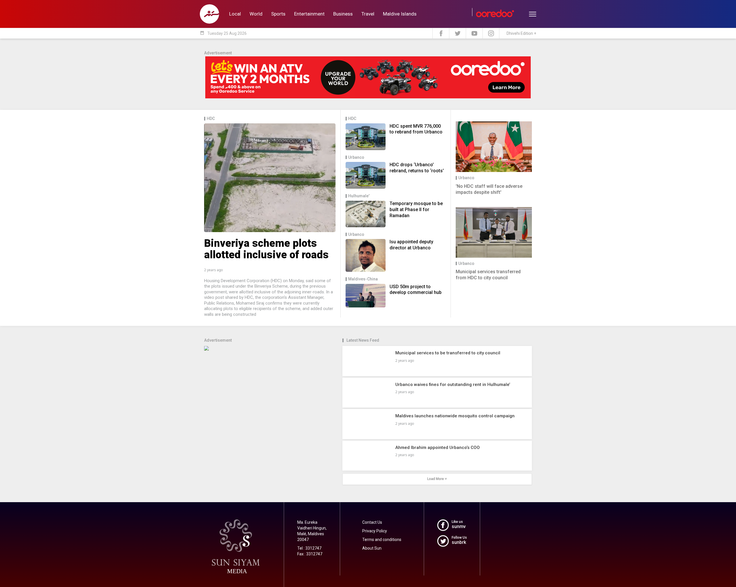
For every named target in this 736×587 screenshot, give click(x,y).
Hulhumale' (358, 196)
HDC (211, 119)
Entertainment (309, 14)
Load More (436, 479)
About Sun (372, 548)
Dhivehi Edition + (521, 33)
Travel (367, 14)
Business (343, 14)
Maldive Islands (400, 14)
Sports (278, 14)
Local (235, 14)
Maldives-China (363, 279)
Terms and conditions (381, 539)
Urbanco (356, 157)
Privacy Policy (374, 531)
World (256, 14)
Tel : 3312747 (309, 548)
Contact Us (372, 522)
